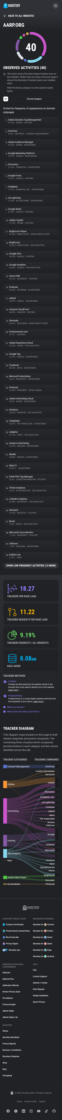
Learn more (13, 690)
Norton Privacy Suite (11, 992)
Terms (19, 1101)
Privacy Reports (9, 1044)
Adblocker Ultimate (11, 985)
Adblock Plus (8, 979)
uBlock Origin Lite (10, 1017)
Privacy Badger (9, 1004)
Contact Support (40, 976)
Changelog (7, 1075)
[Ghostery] (12, 5)
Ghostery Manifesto (11, 1037)
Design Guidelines (40, 995)
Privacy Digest (12, 944)
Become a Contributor (12, 1050)
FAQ (34, 970)
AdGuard (6, 973)
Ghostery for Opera (42, 944)
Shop (5, 1063)
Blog (5, 1069)
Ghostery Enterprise (11, 1056)
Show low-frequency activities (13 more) (31, 565)
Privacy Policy (30, 1101)
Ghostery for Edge (42, 950)
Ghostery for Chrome (43, 924)
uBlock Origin (8, 1011)
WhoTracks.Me (12, 937)
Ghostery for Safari (42, 937)
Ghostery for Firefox (43, 931)
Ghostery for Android (43, 956)
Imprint (42, 1101)
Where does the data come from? (23, 711)
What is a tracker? (16, 707)
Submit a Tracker (40, 983)
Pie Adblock (8, 998)
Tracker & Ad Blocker (15, 924)
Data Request (38, 989)
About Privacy (39, 1002)
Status (5, 1031)
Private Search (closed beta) (17, 931)
